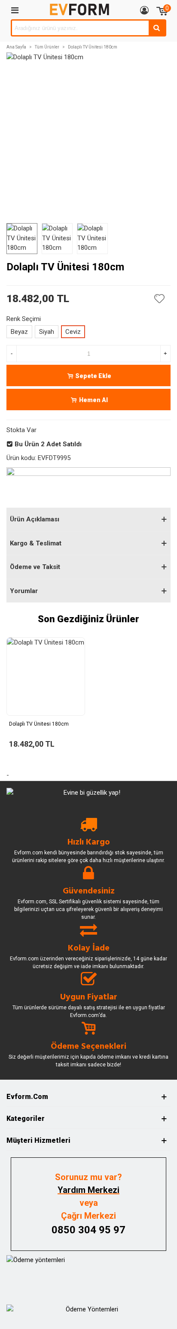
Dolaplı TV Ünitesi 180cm (39, 724)
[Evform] (79, 9)
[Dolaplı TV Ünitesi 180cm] (46, 676)
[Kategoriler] (14, 10)
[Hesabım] (144, 10)
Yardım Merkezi (88, 1190)
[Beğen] (159, 298)
